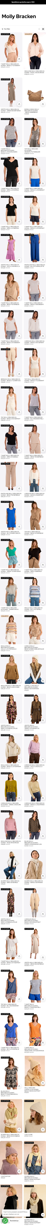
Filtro (7, 29)
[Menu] (2, 7)
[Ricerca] (7, 7)
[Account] (38, 7)
